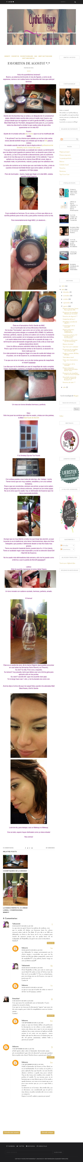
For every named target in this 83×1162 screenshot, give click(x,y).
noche (31, 133)
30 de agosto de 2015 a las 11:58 (22, 926)
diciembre (66, 292)
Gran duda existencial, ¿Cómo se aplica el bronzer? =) (69, 378)
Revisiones (63, 171)
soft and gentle (28, 58)
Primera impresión (65, 155)
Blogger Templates (61, 1158)
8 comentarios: (8, 848)
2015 (63, 289)
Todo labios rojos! (68, 357)
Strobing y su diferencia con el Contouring (70, 341)
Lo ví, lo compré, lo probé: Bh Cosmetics (73, 217)
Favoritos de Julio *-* (69, 382)
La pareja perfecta (65, 158)
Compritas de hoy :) (69, 319)
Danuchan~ (16, 998)
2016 (63, 286)
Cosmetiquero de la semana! (69, 364)
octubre (65, 299)
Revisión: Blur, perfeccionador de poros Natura (74, 229)
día (26, 133)
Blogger (76, 396)
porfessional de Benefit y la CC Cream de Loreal (35, 146)
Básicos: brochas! (68, 344)
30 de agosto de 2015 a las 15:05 (32, 967)
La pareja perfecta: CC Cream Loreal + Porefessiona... (70, 336)
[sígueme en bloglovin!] (14, 2)
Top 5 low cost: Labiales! (70, 347)
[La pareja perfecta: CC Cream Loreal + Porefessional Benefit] (15, 889)
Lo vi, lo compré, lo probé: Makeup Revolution (73, 243)
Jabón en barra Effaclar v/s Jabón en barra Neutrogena (74, 206)
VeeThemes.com (49, 1158)
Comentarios (66, 549)
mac (35, 56)
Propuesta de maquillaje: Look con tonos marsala (71, 374)
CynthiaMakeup (31, 1158)
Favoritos (62, 168)
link (46, 140)
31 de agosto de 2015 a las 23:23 (22, 1001)
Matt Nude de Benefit (31, 417)
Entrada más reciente (11, 1132)
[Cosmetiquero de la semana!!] (15, 862)
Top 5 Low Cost (64, 174)
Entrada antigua (47, 1132)
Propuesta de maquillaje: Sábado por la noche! (70, 313)
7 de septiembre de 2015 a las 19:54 (32, 1064)
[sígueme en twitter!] (10, 2)
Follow (61, 416)
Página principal (64, 152)
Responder (51, 943)
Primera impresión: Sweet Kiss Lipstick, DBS (70, 309)
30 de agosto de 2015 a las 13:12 (32, 950)
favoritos (15, 56)
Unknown (25, 948)
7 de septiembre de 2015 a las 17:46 (23, 1048)
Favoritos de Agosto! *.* (70, 316)
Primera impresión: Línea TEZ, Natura (73, 192)
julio (64, 387)
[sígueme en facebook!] (8, 2)
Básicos (62, 161)
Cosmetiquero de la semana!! (15, 871)
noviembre (66, 295)
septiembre (67, 302)
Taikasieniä (16, 924)
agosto (65, 306)
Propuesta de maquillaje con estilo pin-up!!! (70, 350)
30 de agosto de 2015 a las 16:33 (32, 987)
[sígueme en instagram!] (12, 2)
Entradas (65, 545)
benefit (7, 56)
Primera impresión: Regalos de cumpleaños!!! (68, 331)
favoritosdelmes (26, 56)
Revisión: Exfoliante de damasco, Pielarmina (74, 266)
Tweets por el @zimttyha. (67, 563)
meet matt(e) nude (45, 56)
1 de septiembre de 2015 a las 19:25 (32, 1022)
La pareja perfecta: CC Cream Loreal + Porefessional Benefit (15, 910)
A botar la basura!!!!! (73, 252)
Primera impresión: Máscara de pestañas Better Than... (70, 369)
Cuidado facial (64, 165)
